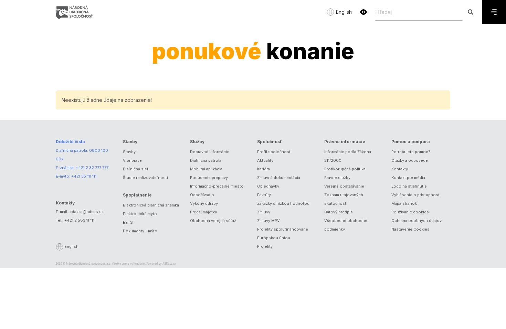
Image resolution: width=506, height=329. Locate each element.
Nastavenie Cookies (410, 229)
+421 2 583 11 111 (79, 220)
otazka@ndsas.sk (87, 211)
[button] (363, 12)
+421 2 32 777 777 (92, 167)
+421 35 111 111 (83, 176)
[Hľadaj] (470, 12)
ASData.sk (169, 263)
